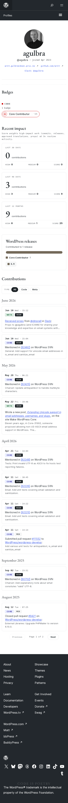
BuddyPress (12, 742)
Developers (10, 706)
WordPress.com (15, 724)
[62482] (25, 347)
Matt (8, 730)
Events (39, 700)
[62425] (25, 384)
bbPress (10, 736)
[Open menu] (62, 5)
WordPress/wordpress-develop (23, 542)
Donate (41, 706)
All (14, 289)
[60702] (25, 579)
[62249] (25, 459)
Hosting (8, 676)
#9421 (32, 615)
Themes (40, 670)
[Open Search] (52, 5)
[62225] (25, 512)
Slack (48, 320)
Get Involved (43, 694)
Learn (7, 694)
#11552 (36, 538)
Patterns (40, 683)
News (7, 670)
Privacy (8, 683)
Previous (17, 637)
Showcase (41, 664)
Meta (34, 289)
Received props (14, 320)
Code (24, 289)
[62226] (25, 486)
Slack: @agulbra (34, 71)
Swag (40, 712)
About (7, 664)
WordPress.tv (13, 712)
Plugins (39, 676)
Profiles (7, 15)
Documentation (13, 700)
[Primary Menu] (60, 15)
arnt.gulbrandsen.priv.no (20, 66)
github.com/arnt (51, 66)
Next (53, 637)
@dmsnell (35, 320)
